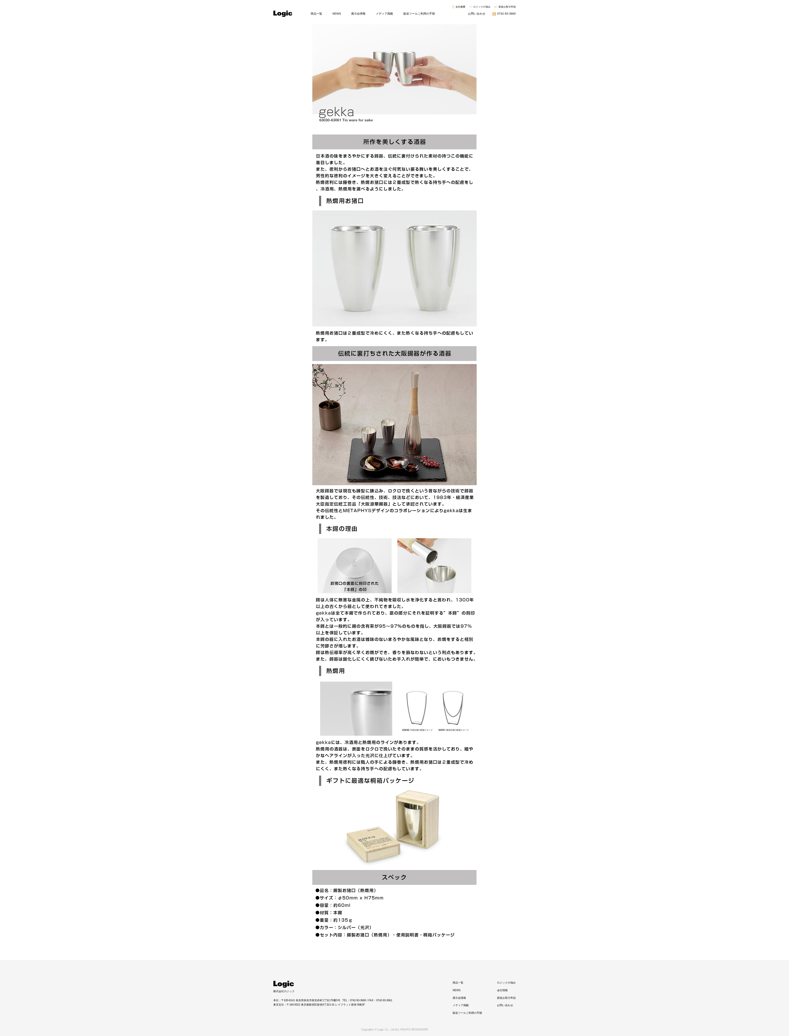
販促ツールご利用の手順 (419, 13)
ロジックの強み (481, 6)
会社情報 (502, 990)
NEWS (336, 13)
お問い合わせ (476, 13)
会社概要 (460, 6)
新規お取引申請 (507, 6)
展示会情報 (358, 13)
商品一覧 (316, 13)
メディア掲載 (384, 13)
